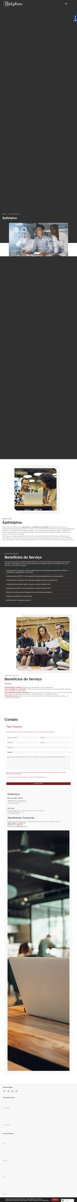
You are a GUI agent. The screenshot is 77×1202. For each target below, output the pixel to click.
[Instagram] (8, 1091)
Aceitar (55, 1199)
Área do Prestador (7, 1124)
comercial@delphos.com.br (20, 826)
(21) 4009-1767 (21, 823)
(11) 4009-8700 (18, 824)
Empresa (5, 1160)
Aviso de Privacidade (37, 777)
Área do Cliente (6, 1108)
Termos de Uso (21, 777)
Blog (4, 1177)
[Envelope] (16, 1091)
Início (4, 1143)
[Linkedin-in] (12, 1091)
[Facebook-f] (4, 1091)
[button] (66, 3)
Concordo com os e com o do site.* (27, 777)
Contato (5, 1193)
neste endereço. (17, 774)
